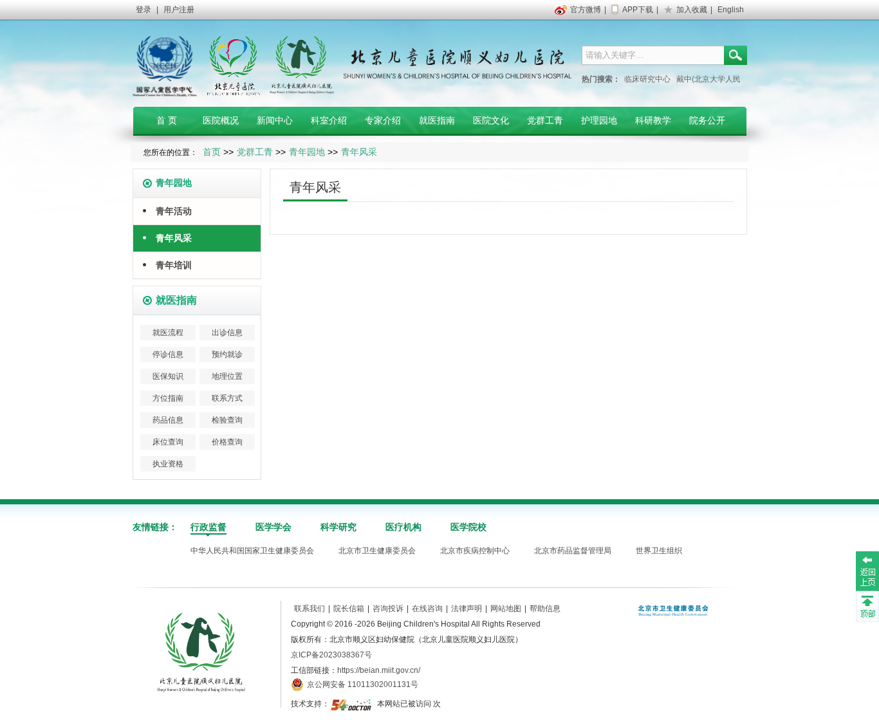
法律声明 (466, 608)
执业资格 (168, 463)
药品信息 (168, 420)
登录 (143, 9)
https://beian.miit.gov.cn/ (378, 670)
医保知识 (168, 376)
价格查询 (227, 441)
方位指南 (168, 398)
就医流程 (168, 332)
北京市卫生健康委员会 (377, 550)
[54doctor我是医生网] (352, 703)
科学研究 (338, 527)
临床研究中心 (647, 79)
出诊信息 (227, 332)
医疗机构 (403, 527)
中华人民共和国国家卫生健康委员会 (252, 550)
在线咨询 (427, 608)
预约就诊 (227, 354)
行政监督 (208, 527)
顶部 (867, 606)
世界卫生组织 (659, 550)
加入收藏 (691, 9)
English (730, 9)
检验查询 (227, 420)
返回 (867, 570)
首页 (212, 152)
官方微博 (585, 9)
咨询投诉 (388, 608)
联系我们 (309, 608)
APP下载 (637, 9)
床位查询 (168, 441)
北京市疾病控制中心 (475, 550)
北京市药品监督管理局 (572, 550)
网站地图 (505, 608)
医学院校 (468, 527)
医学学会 (273, 527)
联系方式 (227, 398)
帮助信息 (545, 608)
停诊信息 (168, 354)
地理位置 (227, 376)
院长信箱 (348, 608)
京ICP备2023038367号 (331, 654)
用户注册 (178, 9)
